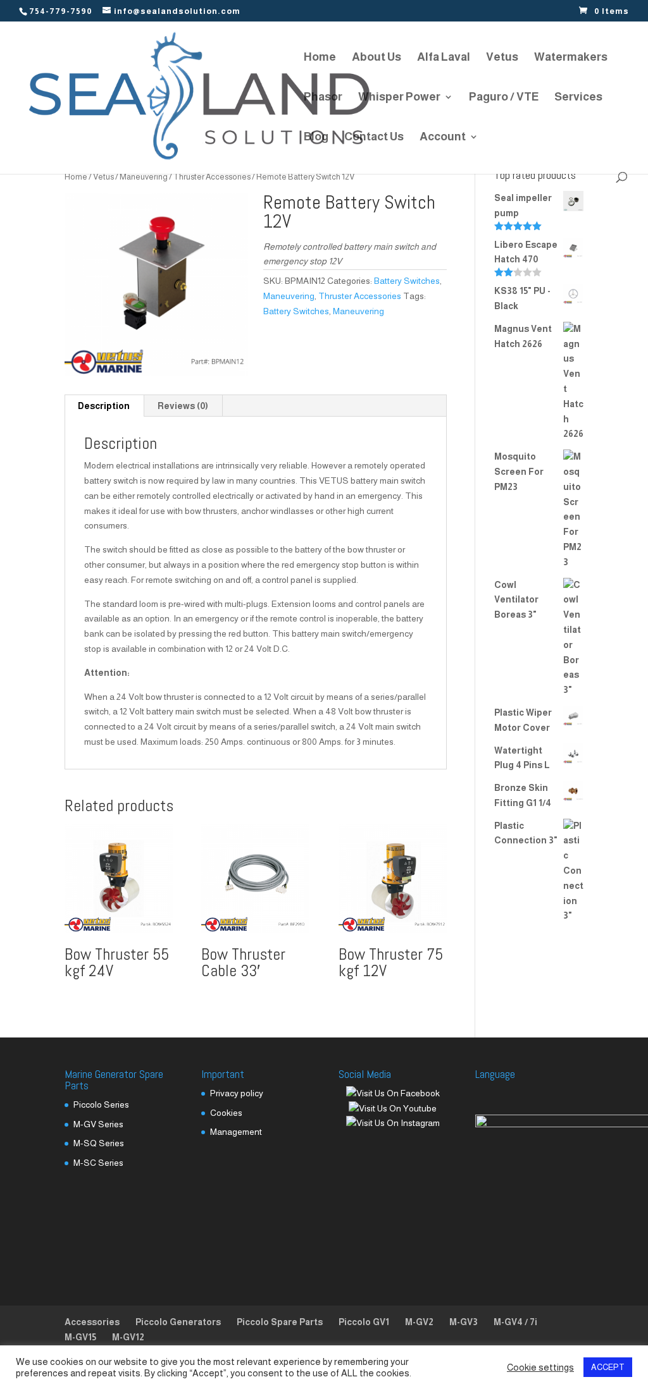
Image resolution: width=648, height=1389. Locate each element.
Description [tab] (104, 406)
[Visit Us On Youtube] (392, 1108)
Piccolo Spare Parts (280, 1322)
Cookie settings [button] (540, 1367)
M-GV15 (80, 1337)
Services (578, 97)
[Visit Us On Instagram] (393, 1123)
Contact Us (374, 137)
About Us (376, 57)
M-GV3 (463, 1322)
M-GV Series (98, 1124)
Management (236, 1132)
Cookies (226, 1113)
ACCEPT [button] (608, 1367)
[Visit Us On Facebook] (393, 1093)
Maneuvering (144, 176)
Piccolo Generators (178, 1322)
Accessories (92, 1322)
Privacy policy (236, 1093)
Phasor (323, 97)
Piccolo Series (101, 1104)
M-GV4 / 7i (515, 1322)
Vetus (502, 57)
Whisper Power (399, 97)
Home (320, 57)
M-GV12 (128, 1337)
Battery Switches (407, 281)
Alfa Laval (443, 57)
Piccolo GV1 (364, 1322)
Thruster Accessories (212, 176)
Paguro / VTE (504, 97)
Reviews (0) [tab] (183, 406)
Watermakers (571, 57)
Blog (316, 137)
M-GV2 (419, 1322)
